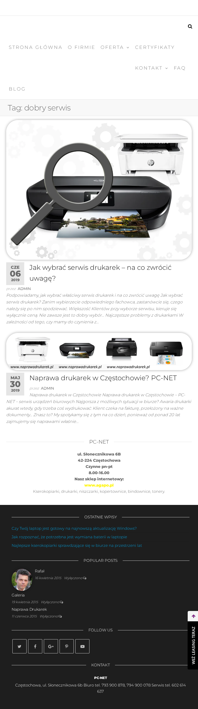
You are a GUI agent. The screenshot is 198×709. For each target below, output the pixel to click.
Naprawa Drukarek (29, 609)
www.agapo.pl (99, 485)
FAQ (180, 68)
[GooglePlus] (51, 646)
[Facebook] (35, 646)
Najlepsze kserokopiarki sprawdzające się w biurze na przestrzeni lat (77, 545)
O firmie (81, 47)
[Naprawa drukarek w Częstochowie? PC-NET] (99, 351)
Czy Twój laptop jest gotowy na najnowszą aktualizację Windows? (74, 528)
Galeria (18, 595)
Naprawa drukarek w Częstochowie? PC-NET (103, 378)
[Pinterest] (67, 646)
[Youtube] (82, 646)
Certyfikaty (155, 47)
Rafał (39, 571)
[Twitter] (19, 646)
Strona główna (36, 47)
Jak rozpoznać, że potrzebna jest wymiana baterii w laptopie (69, 536)
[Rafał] (22, 579)
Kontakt (149, 68)
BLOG (17, 89)
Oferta (112, 47)
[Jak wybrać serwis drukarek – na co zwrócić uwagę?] (99, 189)
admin (24, 288)
